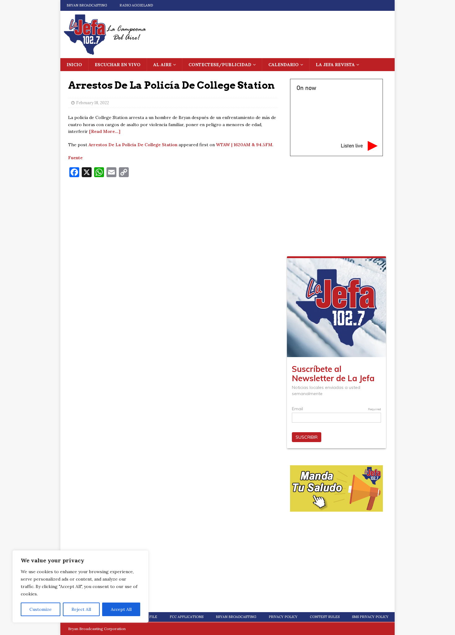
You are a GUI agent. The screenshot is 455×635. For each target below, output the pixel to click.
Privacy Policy (283, 617)
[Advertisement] (173, 227)
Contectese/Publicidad (219, 64)
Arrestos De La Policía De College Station (133, 144)
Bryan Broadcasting (87, 5)
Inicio (74, 64)
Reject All (81, 609)
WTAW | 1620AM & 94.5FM (244, 144)
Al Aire (162, 64)
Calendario (283, 64)
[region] (80, 586)
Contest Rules (325, 617)
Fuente (75, 157)
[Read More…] (104, 131)
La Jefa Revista (335, 64)
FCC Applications (186, 617)
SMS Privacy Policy (370, 617)
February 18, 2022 (92, 102)
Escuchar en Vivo (118, 64)
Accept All (121, 609)
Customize (40, 609)
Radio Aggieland (136, 5)
